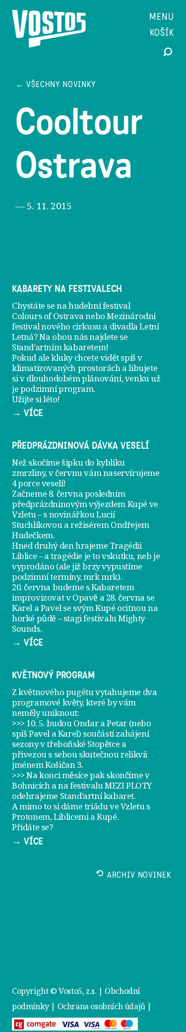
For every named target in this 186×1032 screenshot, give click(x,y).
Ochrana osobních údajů (101, 1006)
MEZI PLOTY (128, 785)
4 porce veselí (37, 483)
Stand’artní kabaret (97, 795)
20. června (31, 587)
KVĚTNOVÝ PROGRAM (53, 675)
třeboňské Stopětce (83, 744)
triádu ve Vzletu (114, 806)
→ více (27, 413)
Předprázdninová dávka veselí (80, 445)
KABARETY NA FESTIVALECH (67, 288)
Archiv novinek (139, 876)
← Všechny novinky (55, 85)
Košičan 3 (63, 764)
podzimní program (57, 388)
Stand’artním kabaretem (59, 347)
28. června (125, 597)
